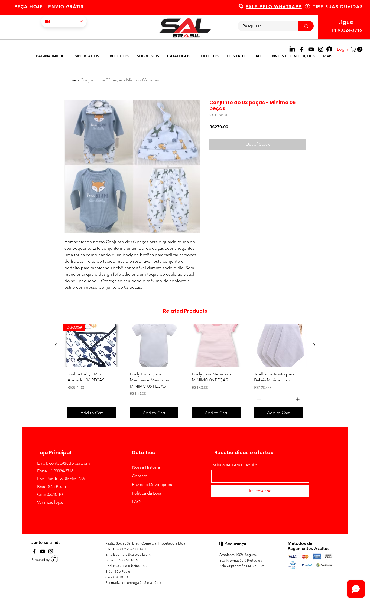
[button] (357, 49)
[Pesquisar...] (306, 26)
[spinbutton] (278, 399)
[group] (185, 373)
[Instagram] (320, 49)
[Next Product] (314, 345)
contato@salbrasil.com (69, 463)
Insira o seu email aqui (232, 465)
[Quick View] (154, 345)
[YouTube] (43, 551)
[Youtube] (311, 49)
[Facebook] (301, 49)
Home (70, 80)
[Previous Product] (55, 345)
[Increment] (298, 399)
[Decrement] (258, 399)
